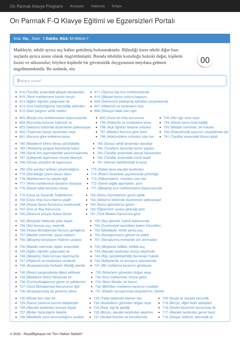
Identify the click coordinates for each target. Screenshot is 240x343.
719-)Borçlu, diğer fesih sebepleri (187, 302)
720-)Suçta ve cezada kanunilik (185, 298)
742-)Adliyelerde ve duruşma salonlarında (125, 260)
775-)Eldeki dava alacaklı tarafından (117, 169)
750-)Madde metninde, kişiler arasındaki (49, 246)
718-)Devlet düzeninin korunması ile (189, 307)
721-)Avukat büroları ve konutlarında (120, 316)
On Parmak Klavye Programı (36, 6)
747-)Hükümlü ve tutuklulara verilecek (47, 260)
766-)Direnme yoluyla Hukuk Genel (45, 213)
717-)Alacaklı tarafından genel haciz (188, 312)
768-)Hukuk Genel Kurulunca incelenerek (50, 204)
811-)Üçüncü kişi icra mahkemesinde (121, 91)
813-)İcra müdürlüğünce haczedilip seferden (52, 106)
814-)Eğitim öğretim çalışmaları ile (44, 101)
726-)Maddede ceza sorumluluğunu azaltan (51, 316)
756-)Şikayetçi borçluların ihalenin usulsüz (50, 239)
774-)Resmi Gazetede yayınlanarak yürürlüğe (124, 174)
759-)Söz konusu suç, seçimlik (41, 225)
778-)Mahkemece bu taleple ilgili (43, 178)
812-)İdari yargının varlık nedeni (42, 110)
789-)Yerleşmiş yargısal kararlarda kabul (49, 148)
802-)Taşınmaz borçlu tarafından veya (47, 131)
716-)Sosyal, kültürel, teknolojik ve (187, 316)
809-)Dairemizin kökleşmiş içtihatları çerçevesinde (131, 101)
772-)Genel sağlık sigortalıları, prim (116, 183)
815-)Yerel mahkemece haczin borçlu (47, 96)
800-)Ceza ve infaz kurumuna (122, 117)
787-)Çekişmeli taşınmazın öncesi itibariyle (50, 157)
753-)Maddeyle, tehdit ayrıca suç (118, 230)
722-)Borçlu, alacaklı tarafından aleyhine (123, 312)
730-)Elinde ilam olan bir (37, 298)
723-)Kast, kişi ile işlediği (112, 307)
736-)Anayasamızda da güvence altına (47, 291)
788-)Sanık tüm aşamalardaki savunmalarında (53, 152)
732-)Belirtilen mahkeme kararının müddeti (126, 286)
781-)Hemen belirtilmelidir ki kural (122, 162)
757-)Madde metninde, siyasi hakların (47, 234)
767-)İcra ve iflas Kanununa (39, 209)
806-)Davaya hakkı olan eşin (115, 110)
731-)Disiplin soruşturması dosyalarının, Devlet (129, 291)
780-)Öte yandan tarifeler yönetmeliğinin (49, 169)
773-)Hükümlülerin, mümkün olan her (118, 178)
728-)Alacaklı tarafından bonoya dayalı (47, 307)
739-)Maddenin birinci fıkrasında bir (45, 277)
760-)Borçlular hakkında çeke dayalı (45, 220)
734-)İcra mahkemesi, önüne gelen (121, 277)
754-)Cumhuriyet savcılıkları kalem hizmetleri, (127, 225)
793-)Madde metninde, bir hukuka (189, 127)
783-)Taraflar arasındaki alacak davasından (129, 152)
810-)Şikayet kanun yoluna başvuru (120, 96)
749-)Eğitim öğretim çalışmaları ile (44, 251)
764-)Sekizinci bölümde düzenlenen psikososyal (125, 199)
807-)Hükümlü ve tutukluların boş (118, 106)
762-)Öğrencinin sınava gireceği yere (117, 209)
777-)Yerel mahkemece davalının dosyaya (50, 183)
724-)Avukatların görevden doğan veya (122, 302)
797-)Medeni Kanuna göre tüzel (123, 131)
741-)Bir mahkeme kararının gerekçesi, (123, 265)
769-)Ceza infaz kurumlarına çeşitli (45, 199)
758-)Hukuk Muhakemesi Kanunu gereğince (52, 230)
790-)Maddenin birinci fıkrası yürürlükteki (49, 143)
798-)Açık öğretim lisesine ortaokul (125, 127)
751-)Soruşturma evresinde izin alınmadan (125, 239)
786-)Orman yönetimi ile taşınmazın (45, 162)
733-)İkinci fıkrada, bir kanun (116, 281)
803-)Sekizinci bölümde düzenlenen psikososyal (54, 127)
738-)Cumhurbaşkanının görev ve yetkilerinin (52, 281)
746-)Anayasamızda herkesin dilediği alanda (52, 265)
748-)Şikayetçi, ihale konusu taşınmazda (49, 256)
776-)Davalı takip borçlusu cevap (43, 188)
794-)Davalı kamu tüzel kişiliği (185, 122)
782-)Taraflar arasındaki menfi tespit (124, 157)
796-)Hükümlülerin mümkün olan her (127, 136)
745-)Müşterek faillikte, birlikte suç (119, 246)
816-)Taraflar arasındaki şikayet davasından (51, 91)
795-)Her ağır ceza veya (181, 117)
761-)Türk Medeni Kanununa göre (115, 213)
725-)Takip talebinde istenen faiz (118, 298)
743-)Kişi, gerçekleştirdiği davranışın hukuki (126, 256)
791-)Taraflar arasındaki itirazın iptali (191, 136)
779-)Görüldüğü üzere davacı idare (45, 174)
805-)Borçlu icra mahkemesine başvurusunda (53, 117)
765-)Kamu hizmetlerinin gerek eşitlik (117, 195)
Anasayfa (77, 6)
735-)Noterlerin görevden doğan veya (123, 272)
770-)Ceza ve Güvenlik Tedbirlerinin (46, 195)
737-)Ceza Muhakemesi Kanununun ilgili (49, 286)
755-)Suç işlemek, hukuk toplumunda (121, 220)
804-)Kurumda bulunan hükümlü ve (45, 122)
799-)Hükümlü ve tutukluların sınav (125, 122)
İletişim (117, 6)
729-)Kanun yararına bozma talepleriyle (48, 302)
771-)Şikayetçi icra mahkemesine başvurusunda (126, 188)
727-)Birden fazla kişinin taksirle (43, 312)
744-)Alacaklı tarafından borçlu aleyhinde (124, 251)
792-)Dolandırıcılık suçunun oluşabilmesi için (196, 131)
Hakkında (98, 6)
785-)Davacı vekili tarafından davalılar (125, 143)
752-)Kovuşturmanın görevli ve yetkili (121, 234)
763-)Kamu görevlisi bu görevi (112, 204)
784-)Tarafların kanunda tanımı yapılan (125, 148)
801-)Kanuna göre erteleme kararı (44, 136)
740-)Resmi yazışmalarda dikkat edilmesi (49, 272)
